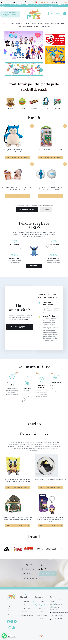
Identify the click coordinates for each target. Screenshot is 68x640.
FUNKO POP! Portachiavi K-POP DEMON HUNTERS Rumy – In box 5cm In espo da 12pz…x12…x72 (50, 520)
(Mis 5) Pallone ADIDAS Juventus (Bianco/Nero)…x (50, 479)
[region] (23, 45)
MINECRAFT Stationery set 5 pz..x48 (50, 150)
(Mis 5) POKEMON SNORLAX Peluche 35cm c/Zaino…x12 (17, 151)
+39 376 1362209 (57, 619)
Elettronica (41, 608)
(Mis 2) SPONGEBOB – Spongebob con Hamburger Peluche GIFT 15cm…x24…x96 (17, 480)
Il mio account (26, 612)
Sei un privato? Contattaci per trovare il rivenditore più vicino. (9, 14)
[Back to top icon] (64, 634)
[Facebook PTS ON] (8, 621)
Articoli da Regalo (41, 615)
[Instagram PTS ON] (11, 621)
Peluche (41, 601)
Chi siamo (27, 605)
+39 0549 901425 (57, 615)
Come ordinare (26, 608)
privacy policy (42, 578)
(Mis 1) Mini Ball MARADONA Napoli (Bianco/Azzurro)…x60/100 (50, 189)
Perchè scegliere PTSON (34, 225)
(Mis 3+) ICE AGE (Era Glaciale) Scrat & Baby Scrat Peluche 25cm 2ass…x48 (17, 189)
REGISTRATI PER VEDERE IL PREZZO (17, 158)
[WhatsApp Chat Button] (4, 635)
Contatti (26, 601)
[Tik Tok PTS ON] (15, 621)
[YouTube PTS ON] (9, 627)
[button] (23, 45)
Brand (41, 619)
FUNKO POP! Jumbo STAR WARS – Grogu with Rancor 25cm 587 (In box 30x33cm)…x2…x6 (17, 519)
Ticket (41, 612)
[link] (24, 69)
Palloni (41, 605)
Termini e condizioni (26, 615)
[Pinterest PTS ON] (13, 627)
